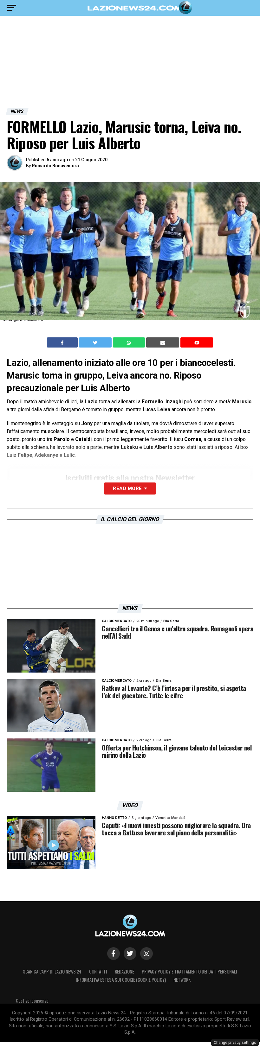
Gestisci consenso (32, 1000)
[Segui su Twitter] (130, 953)
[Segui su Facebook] (113, 953)
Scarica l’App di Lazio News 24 (52, 971)
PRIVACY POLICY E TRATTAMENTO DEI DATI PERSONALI (189, 971)
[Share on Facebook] (63, 342)
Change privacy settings (235, 1042)
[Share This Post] (129, 342)
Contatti (98, 971)
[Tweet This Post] (96, 342)
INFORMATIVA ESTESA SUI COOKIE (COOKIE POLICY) (121, 979)
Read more (127, 488)
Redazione (124, 971)
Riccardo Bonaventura (55, 165)
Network (182, 979)
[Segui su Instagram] (146, 953)
